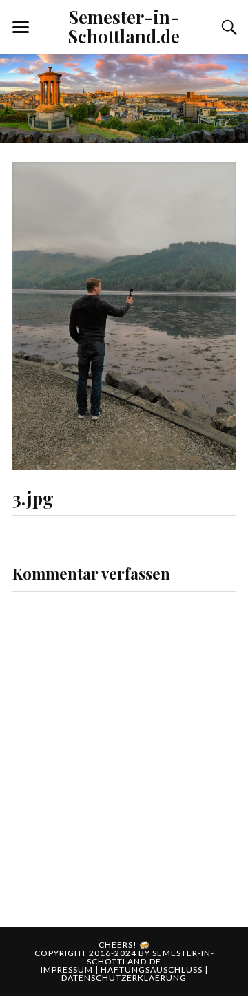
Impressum (68, 969)
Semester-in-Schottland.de (124, 26)
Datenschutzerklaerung (124, 978)
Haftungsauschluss (153, 969)
